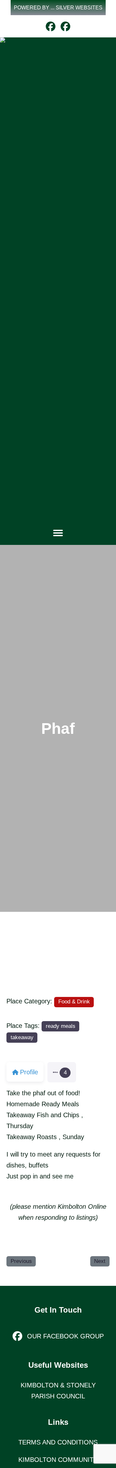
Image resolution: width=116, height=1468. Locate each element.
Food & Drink (74, 1002)
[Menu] (58, 532)
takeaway (22, 1037)
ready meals (60, 1026)
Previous (21, 1261)
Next (99, 1261)
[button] (58, 7)
